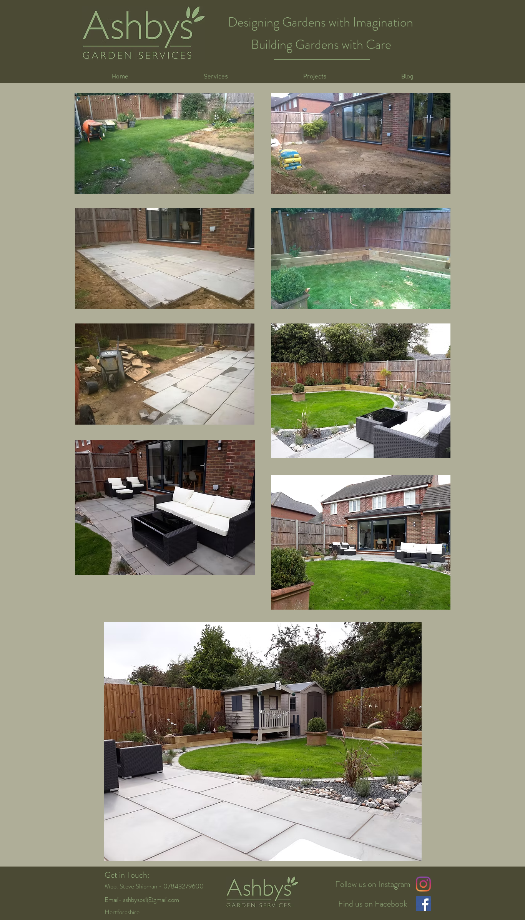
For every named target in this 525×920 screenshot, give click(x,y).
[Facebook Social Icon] (423, 903)
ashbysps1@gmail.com (151, 899)
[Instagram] (423, 884)
